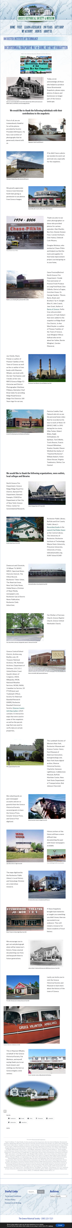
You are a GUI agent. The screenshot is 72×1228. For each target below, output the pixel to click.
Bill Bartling (13, 1143)
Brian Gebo (58, 1143)
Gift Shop (59, 27)
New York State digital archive (22, 1160)
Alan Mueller (20, 1142)
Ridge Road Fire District (45, 1161)
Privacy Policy (10, 1200)
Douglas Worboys (10, 1148)
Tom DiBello (37, 1167)
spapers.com (29, 1165)
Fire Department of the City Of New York (50, 1148)
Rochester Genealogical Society (45, 1163)
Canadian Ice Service (24, 1145)
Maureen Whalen (15, 1157)
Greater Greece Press (21, 1151)
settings (51, 1226)
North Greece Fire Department (53, 1160)
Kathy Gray (54, 1154)
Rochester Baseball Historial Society (15, 1163)
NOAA (43, 1160)
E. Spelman (29, 1148)
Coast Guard (8, 1146)
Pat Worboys (47, 53)
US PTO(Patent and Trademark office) (33, 1168)
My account (27, 31)
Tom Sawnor (44, 1167)
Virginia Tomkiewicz (54, 1168)
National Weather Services (15, 1158)
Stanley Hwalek (47, 1165)
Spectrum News (38, 1165)
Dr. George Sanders (20, 1148)
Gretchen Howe (16, 1152)
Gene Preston (23, 1149)
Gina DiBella (30, 1149)
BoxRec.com (51, 1143)
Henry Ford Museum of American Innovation (55, 1152)
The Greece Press (18, 1167)
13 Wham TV (12, 1142)
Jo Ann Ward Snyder (20, 1154)
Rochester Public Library (41, 1164)
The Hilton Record (29, 1167)
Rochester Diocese (30, 1163)
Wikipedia (36, 1170)
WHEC (25, 1170)
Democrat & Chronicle (31, 1146)
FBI (34, 1148)
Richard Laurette (34, 1161)
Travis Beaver (52, 1167)
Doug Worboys (62, 1146)
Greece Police (46, 1151)
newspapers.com (35, 1160)
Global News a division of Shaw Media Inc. (45, 1149)
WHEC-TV (30, 1170)
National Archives (62, 1157)
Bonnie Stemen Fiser (41, 1143)
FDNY (36, 1148)
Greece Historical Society (34, 1151)
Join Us (38, 31)
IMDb (6, 1154)
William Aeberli (44, 1170)
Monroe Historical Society (46, 1157)
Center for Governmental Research (50, 1145)
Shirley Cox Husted (54, 1164)
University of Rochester (16, 1168)
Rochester (63, 1161)
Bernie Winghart (54, 1142)
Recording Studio (53, 527)
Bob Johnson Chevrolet (29, 1143)
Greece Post (53, 1151)
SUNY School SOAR (57, 1165)
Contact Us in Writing (13, 1203)
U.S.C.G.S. (59, 1167)
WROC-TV (51, 1170)
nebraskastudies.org (28, 1158)
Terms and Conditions (13, 1196)
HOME (12, 27)
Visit (19, 27)
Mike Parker (35, 1157)
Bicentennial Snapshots (38, 1139)
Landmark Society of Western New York (27, 1155)
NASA (55, 1157)
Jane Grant (12, 1154)
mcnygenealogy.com (25, 1157)
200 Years (47, 27)
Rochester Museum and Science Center (24, 1164)
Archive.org (27, 1142)
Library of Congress (43, 1155)
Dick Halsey (55, 1146)
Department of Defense (44, 1146)
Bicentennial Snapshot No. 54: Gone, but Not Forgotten (36, 47)
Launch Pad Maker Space (56, 530)
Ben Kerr (47, 1142)
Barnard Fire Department (38, 1142)
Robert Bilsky (56, 1161)
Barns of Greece (53, 309)
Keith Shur (61, 1154)
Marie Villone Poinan (55, 1155)
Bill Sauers (19, 1143)
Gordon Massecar (9, 1151)
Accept (60, 1225)
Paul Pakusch (14, 1161)
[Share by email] (5, 1111)
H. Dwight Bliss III (26, 1152)
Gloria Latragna (62, 1149)
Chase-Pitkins (64, 1145)
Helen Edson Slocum (37, 1152)
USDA (46, 1168)
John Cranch (47, 1154)
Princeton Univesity (23, 1161)
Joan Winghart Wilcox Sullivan (35, 1154)
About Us (48, 31)
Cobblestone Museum (19, 1146)
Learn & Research (32, 27)
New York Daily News (41, 1158)
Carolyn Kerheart (35, 1145)
